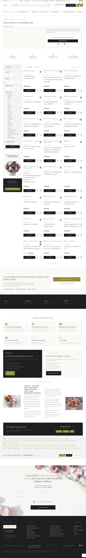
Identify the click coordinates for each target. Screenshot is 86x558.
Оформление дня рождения (56, 530)
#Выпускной (29, 444)
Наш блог (76, 534)
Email (72, 431)
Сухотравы (9, 117)
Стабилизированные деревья (33, 536)
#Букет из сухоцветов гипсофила (38, 439)
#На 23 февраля (15, 446)
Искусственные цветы (11, 130)
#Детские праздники (63, 444)
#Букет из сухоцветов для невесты (18, 439)
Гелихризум (9, 94)
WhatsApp (61, 43)
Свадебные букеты (31, 534)
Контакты (38, 0)
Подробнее (10, 373)
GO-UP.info (71, 545)
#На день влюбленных (49, 444)
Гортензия (9, 122)
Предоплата (52, 0)
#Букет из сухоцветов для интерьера (58, 439)
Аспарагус (9, 126)
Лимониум (9, 135)
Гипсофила (9, 113)
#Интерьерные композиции (41, 448)
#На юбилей (73, 446)
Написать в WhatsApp (66, 279)
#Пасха (24, 448)
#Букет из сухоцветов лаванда (49, 441)
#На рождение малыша (62, 446)
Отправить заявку (43, 507)
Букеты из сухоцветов (31, 526)
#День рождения (19, 444)
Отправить (12, 146)
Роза (8, 104)
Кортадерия (9, 119)
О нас (68, 0)
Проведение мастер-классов (56, 536)
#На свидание (36, 446)
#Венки (30, 448)
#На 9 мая (73, 444)
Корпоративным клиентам (61, 0)
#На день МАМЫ (26, 446)
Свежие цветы (30, 530)
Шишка (8, 98)
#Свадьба (11, 444)
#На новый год (17, 448)
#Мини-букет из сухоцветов (11, 443)
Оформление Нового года (56, 532)
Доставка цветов (27, 0)
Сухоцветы (9, 106)
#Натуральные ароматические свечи (60, 448)
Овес (8, 120)
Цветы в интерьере (44, 0)
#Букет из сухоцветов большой (31, 441)
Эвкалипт (9, 107)
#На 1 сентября (7, 448)
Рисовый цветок (10, 132)
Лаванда (9, 96)
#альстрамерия (75, 448)
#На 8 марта (6, 446)
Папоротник (9, 124)
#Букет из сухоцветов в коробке (12, 441)
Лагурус (9, 109)
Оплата (33, 0)
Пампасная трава (11, 137)
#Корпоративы (38, 444)
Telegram (67, 43)
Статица (9, 128)
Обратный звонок (78, 455)
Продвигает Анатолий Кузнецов (34, 547)
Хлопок (8, 102)
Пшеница (9, 111)
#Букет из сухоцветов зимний (67, 441)
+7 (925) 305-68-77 (59, 4)
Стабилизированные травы (12, 133)
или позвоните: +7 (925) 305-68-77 (66, 283)
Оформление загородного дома (57, 534)
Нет (8, 144)
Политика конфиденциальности (34, 545)
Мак (8, 100)
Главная (21, 0)
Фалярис (9, 115)
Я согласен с (44, 501)
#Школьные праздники (48, 446)
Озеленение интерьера (55, 526)
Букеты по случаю (31, 538)
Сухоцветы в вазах (31, 532)
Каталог (12, 19)
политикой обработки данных (47, 501)
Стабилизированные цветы (33, 528)
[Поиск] (49, 5)
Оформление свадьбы (55, 528)
